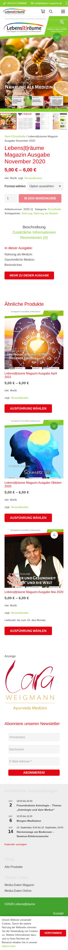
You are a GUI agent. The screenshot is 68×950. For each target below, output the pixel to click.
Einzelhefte (19, 136)
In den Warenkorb (40, 198)
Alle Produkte (14, 867)
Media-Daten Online (18, 890)
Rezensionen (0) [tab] (34, 237)
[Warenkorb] (43, 11)
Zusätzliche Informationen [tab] (34, 232)
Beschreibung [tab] (34, 227)
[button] (51, 11)
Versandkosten (33, 178)
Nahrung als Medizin (46, 213)
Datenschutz (9, 946)
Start (7, 136)
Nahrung (27, 213)
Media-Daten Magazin (19, 885)
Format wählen (15, 186)
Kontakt (58, 913)
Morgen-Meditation (29, 820)
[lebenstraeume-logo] (14, 11)
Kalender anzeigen (16, 844)
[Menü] (63, 11)
